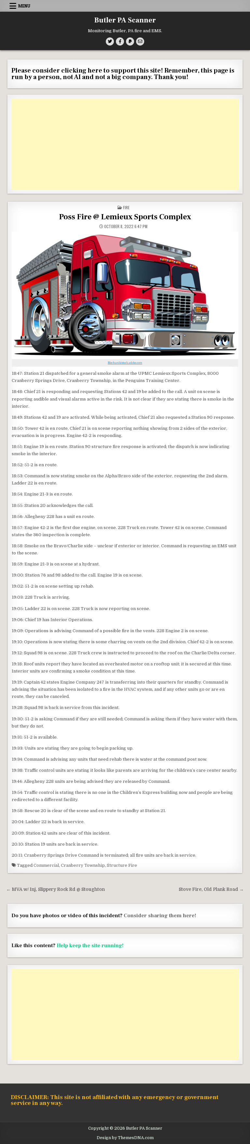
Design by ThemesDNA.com (125, 1138)
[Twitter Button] (110, 41)
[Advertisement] (125, 144)
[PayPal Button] (130, 41)
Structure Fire (122, 865)
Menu (24, 5)
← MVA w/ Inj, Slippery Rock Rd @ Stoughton (55, 889)
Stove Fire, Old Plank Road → (211, 889)
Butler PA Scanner (125, 20)
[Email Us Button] (140, 41)
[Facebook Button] (120, 41)
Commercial (46, 865)
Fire (126, 207)
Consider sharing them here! (160, 915)
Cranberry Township (83, 865)
